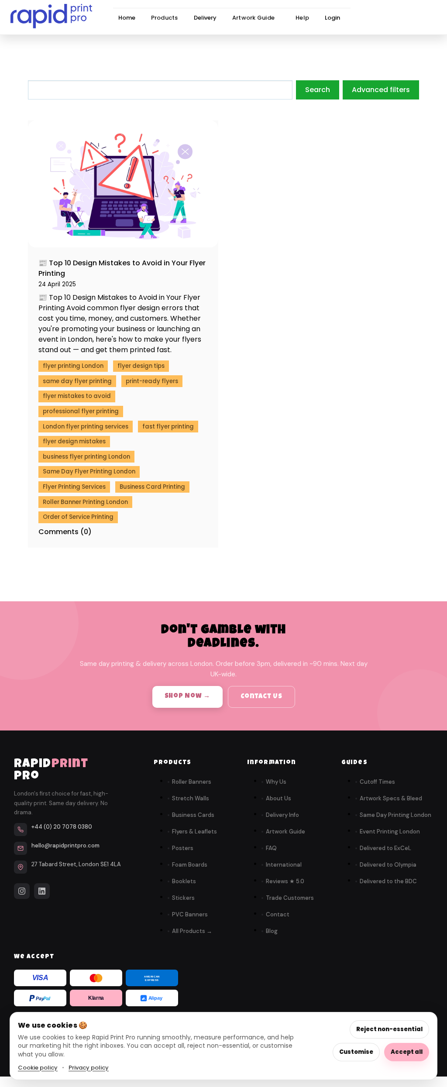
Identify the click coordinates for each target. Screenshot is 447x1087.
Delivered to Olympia (388, 864)
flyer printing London (73, 366)
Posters (182, 848)
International (284, 864)
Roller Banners (191, 781)
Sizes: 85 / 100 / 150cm (150, 75)
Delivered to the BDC (388, 881)
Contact (277, 914)
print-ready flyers (152, 381)
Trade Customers (290, 898)
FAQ (271, 848)
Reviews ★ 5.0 (285, 881)
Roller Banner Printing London (85, 502)
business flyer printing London (86, 457)
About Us (278, 798)
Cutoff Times (377, 781)
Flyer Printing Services (74, 487)
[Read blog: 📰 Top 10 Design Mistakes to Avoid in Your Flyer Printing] (123, 183)
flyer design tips (141, 366)
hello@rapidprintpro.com (65, 845)
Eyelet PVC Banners (144, 85)
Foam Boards (189, 864)
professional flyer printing (81, 411)
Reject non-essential (389, 1029)
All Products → (192, 931)
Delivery (205, 18)
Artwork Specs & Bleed (391, 798)
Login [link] (332, 18)
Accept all (407, 1052)
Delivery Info (282, 815)
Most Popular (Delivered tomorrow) (37, 68)
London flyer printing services (85, 426)
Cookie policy (38, 1067)
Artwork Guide (253, 18)
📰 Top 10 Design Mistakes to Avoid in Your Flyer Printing (122, 268)
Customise (356, 1052)
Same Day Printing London (395, 815)
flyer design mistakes (74, 441)
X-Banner (129, 101)
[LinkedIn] (42, 891)
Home (126, 18)
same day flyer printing (77, 381)
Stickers (183, 898)
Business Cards (193, 815)
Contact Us (261, 696)
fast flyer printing (168, 426)
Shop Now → (188, 696)
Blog (272, 931)
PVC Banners (190, 914)
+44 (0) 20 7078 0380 (61, 826)
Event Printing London (390, 831)
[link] (51, 17)
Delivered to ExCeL (385, 848)
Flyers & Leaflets (194, 831)
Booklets (184, 881)
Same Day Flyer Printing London (89, 471)
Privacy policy (89, 1067)
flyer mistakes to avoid (77, 396)
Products (164, 18)
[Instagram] (22, 891)
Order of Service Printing (78, 517)
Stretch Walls (136, 117)
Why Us (276, 781)
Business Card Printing (152, 487)
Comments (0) (65, 532)
